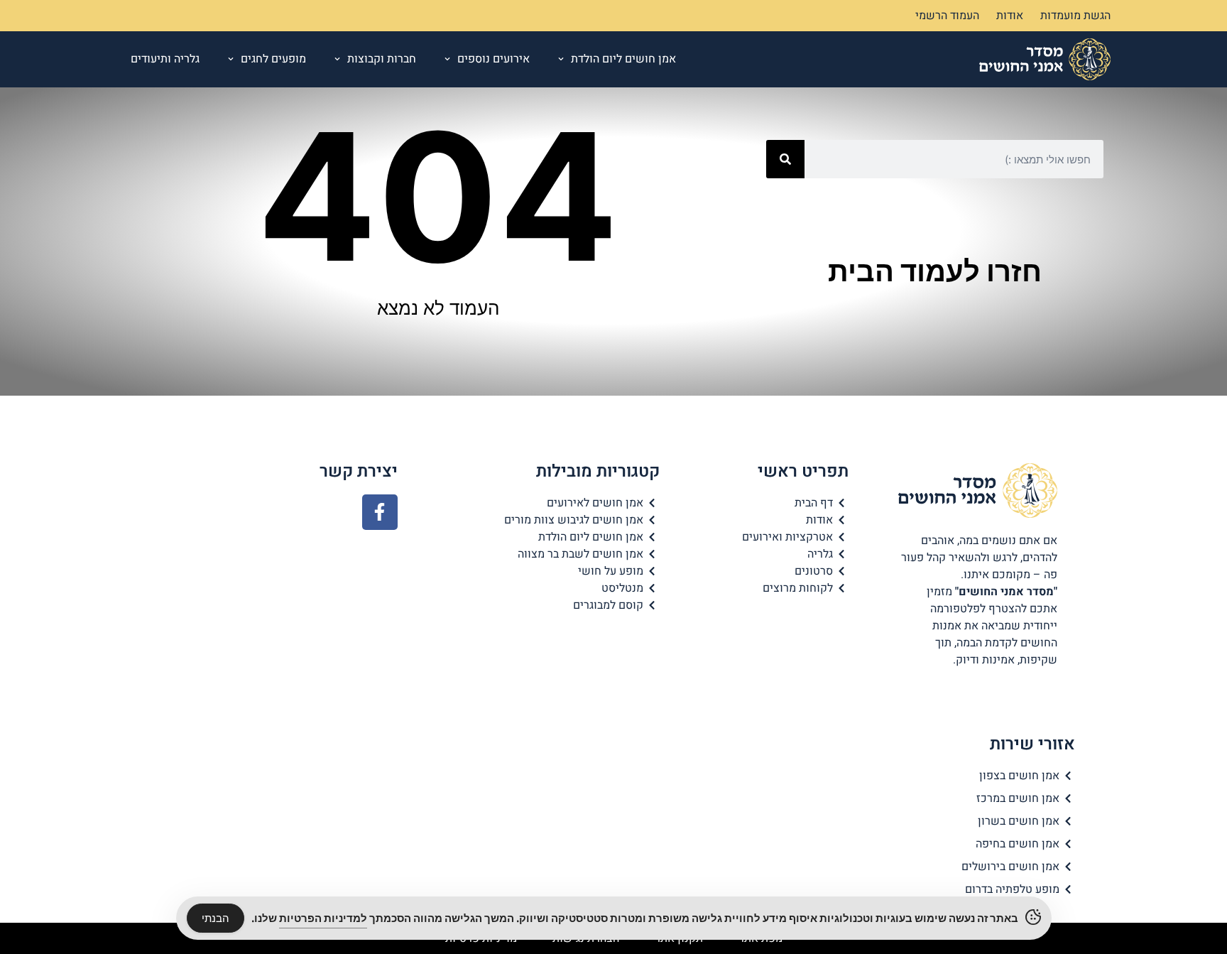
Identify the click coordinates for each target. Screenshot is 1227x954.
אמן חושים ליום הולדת (623, 58)
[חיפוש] (785, 159)
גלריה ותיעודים (165, 58)
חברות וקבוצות (381, 58)
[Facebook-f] (380, 512)
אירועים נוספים (493, 58)
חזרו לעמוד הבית (935, 271)
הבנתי (215, 918)
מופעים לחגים (273, 58)
